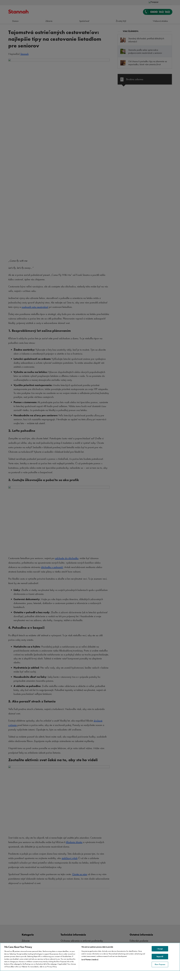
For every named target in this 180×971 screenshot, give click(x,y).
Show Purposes (160, 964)
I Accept (160, 949)
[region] (90, 957)
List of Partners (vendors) (89, 959)
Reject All (160, 956)
